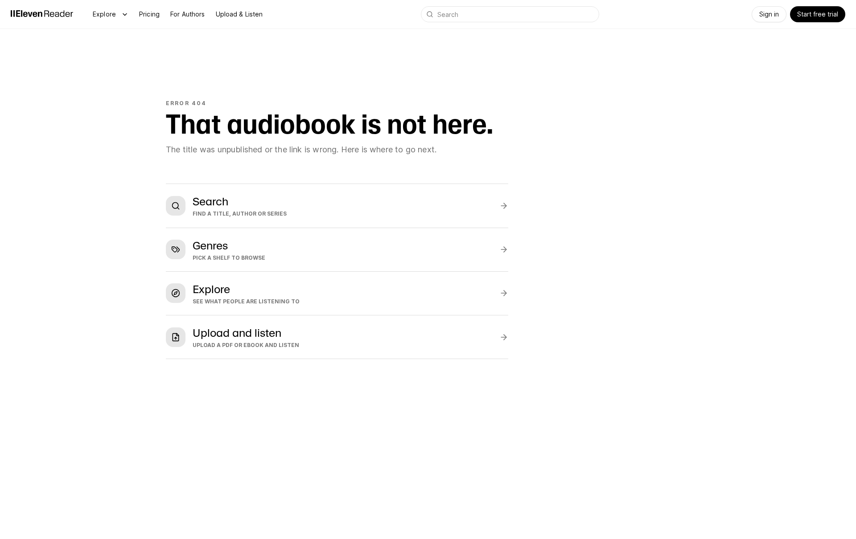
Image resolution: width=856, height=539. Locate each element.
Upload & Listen (239, 14)
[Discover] (125, 14)
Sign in (769, 14)
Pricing (149, 14)
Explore (104, 14)
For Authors (187, 14)
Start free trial (817, 14)
